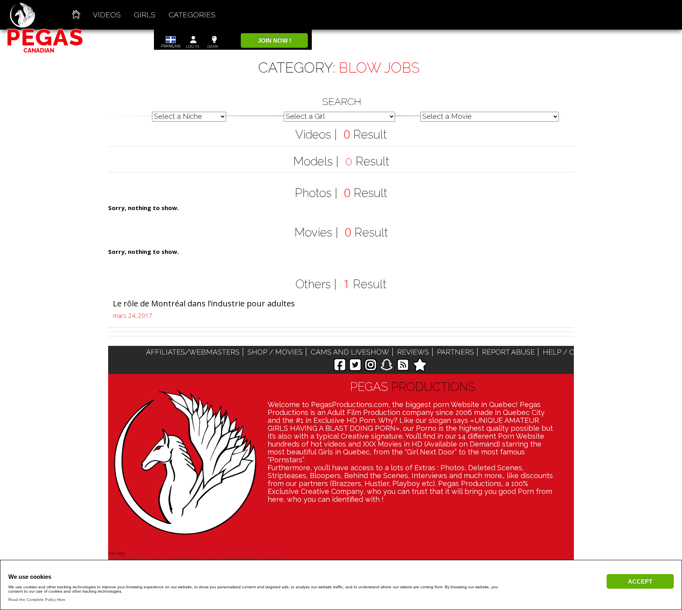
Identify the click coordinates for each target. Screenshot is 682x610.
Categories (192, 14)
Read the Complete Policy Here (37, 599)
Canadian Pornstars (180, 558)
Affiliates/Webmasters (193, 352)
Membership (249, 558)
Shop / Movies (275, 352)
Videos (107, 14)
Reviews (413, 352)
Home (113, 558)
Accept (640, 581)
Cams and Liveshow (350, 352)
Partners (455, 352)
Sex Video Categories (218, 558)
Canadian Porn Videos (140, 558)
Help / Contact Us (579, 352)
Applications (273, 558)
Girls (145, 14)
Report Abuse (508, 352)
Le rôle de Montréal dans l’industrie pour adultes (204, 303)
